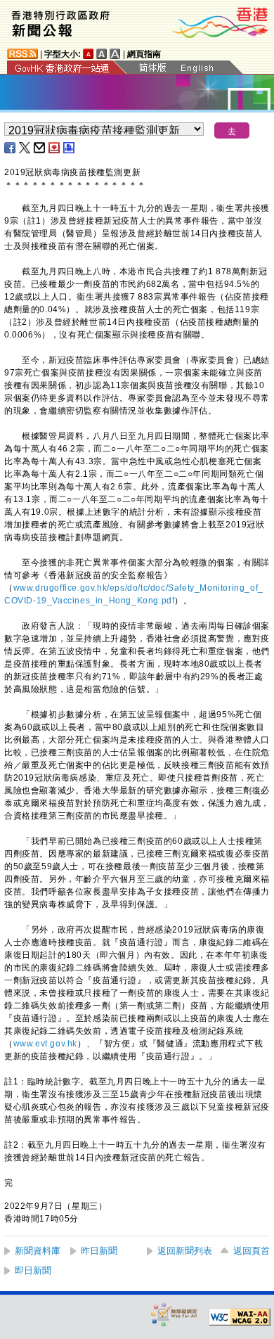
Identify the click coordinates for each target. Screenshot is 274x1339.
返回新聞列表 (184, 1250)
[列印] (69, 147)
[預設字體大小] (88, 54)
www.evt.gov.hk (45, 1044)
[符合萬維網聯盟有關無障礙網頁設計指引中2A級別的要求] (239, 1317)
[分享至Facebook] (10, 147)
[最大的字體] (115, 54)
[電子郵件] (40, 147)
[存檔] (54, 147)
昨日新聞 (99, 1250)
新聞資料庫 (37, 1250)
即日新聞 (33, 1270)
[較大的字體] (101, 54)
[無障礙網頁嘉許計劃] (174, 1314)
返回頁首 (251, 1250)
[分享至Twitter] (25, 147)
